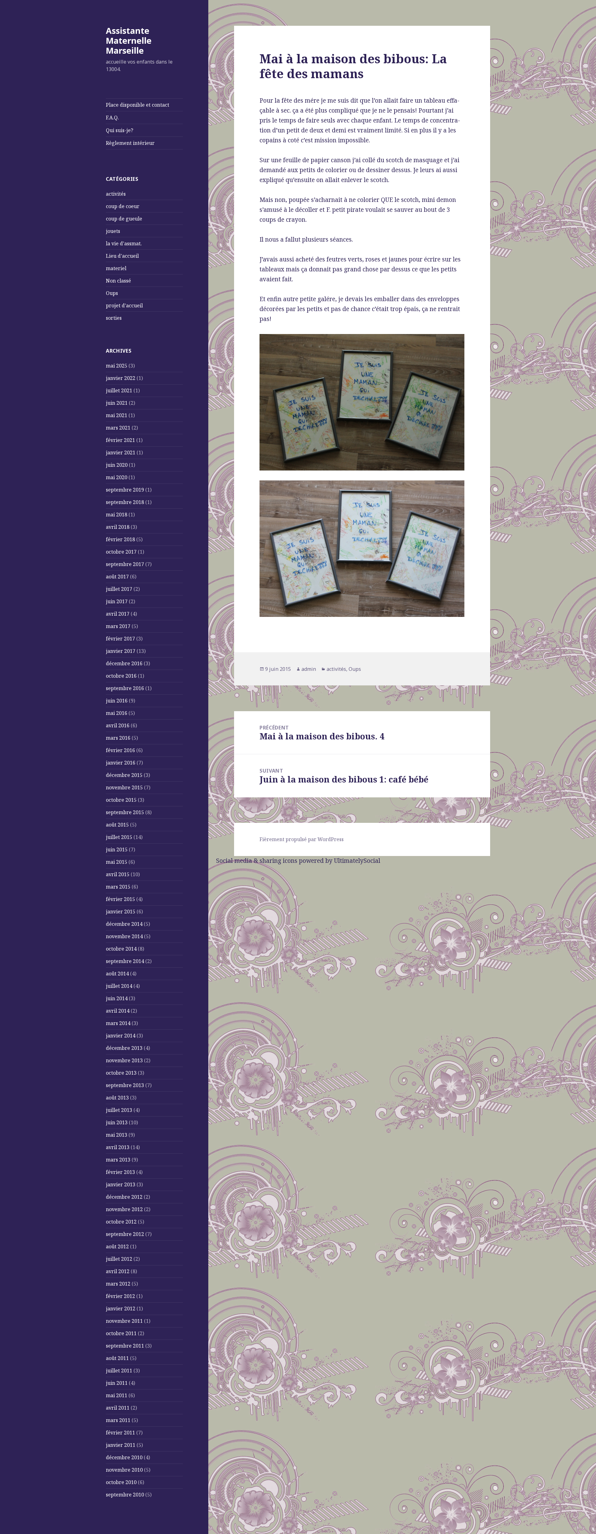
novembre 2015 (124, 787)
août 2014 (117, 973)
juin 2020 (117, 465)
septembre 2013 (125, 1085)
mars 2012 (118, 1283)
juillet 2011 (119, 1370)
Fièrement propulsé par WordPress (302, 839)
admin (308, 669)
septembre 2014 (125, 961)
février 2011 (120, 1432)
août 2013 (117, 1097)
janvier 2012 (120, 1308)
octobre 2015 (121, 799)
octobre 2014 (121, 948)
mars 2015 (118, 886)
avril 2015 (117, 874)
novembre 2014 (124, 936)
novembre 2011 (124, 1321)
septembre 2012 (125, 1234)
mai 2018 (116, 514)
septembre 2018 (125, 502)
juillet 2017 (119, 589)
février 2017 (120, 638)
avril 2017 (117, 613)
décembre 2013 (124, 1048)
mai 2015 (116, 861)
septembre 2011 (125, 1345)
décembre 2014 (124, 924)
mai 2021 (116, 415)
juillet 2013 (119, 1110)
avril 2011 (117, 1407)
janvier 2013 (120, 1184)
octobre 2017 (121, 551)
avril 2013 (117, 1147)
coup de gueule (124, 218)
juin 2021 (117, 402)
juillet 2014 (119, 986)
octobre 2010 (121, 1482)
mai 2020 (116, 477)
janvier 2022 (120, 378)
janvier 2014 (120, 1035)
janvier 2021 (120, 452)
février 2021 (120, 440)
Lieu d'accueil (122, 255)
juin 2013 (117, 1122)
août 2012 (117, 1246)
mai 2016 (116, 713)
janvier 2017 (120, 651)
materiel (116, 268)
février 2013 (120, 1172)
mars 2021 (118, 427)
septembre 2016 (125, 688)
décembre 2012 (124, 1196)
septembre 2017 (125, 564)
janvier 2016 (120, 762)
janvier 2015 (120, 911)
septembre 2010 (125, 1494)
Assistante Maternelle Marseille (128, 40)
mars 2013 (118, 1159)
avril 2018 (117, 527)
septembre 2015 (125, 812)
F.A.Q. (112, 117)
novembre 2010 (124, 1469)
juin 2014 (117, 998)
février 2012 (120, 1296)
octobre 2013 (121, 1072)
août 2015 (117, 824)
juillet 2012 (119, 1258)
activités (116, 193)
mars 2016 (118, 737)
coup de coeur (122, 206)
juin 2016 (117, 700)
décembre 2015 (124, 775)
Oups (112, 293)
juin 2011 (117, 1383)
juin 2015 (117, 849)
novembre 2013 (124, 1060)
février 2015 (120, 899)
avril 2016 (117, 725)
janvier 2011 (120, 1445)
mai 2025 (116, 365)
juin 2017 (117, 601)
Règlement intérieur (130, 143)
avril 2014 (117, 1010)
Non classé (118, 280)
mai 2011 (116, 1395)
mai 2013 (116, 1134)
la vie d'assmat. (124, 243)
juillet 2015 (119, 837)
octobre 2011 (121, 1333)
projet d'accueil (124, 305)
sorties (114, 317)
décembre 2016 (124, 663)
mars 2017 (118, 626)
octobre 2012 (121, 1221)
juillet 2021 (119, 390)
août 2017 (117, 576)
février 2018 (120, 539)
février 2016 (120, 750)
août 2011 (117, 1358)
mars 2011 (118, 1420)
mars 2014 (118, 1023)
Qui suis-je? (119, 130)
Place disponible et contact (137, 104)
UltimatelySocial (357, 861)
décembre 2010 (124, 1457)
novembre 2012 (124, 1209)
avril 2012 (117, 1271)
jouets (113, 231)
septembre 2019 (125, 489)
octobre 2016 (121, 675)
